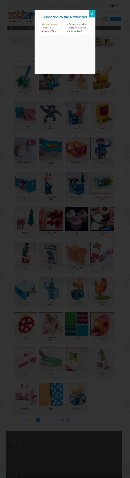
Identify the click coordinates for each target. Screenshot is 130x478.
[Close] (92, 13)
